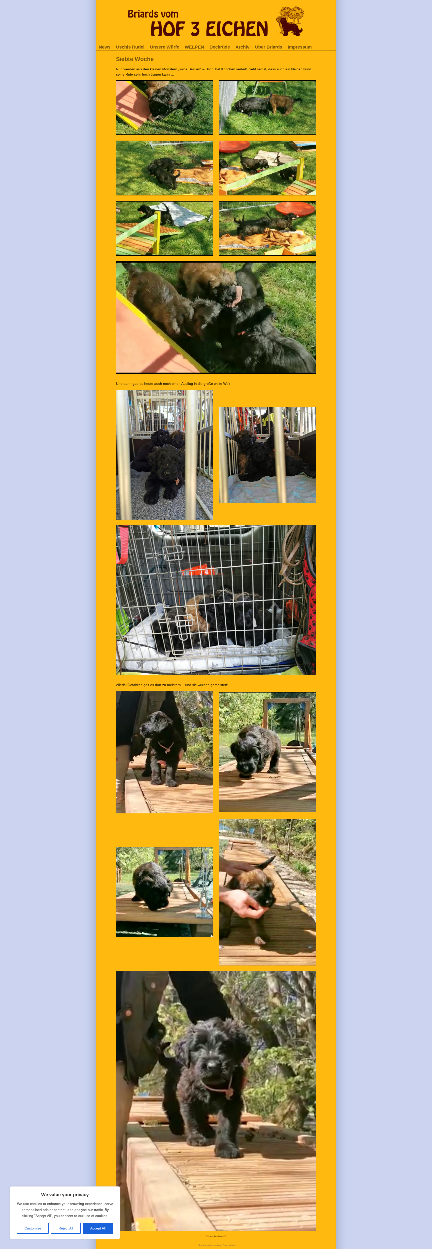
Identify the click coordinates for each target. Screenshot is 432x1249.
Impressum (300, 47)
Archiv (243, 47)
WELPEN (194, 47)
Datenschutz (229, 1245)
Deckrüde (220, 47)
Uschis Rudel (130, 47)
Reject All (65, 1228)
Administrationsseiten (209, 1245)
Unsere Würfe (164, 47)
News (104, 47)
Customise (32, 1228)
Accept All (98, 1228)
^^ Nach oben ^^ (216, 1236)
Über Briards (268, 47)
